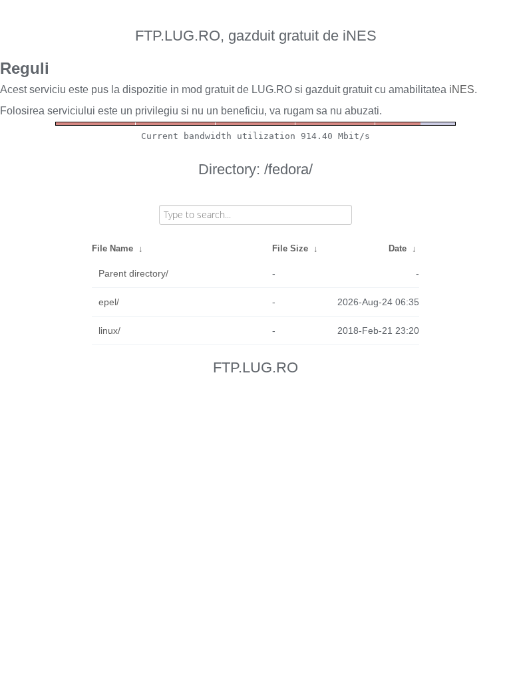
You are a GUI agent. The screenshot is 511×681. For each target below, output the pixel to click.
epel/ (108, 302)
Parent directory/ (133, 273)
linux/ (109, 330)
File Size (290, 248)
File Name (112, 248)
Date (398, 248)
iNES (461, 89)
